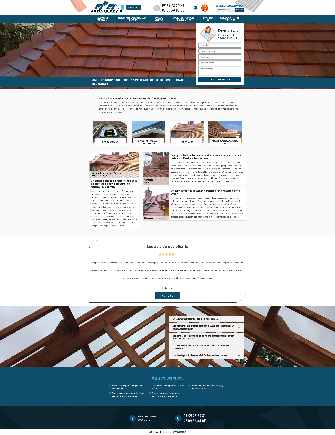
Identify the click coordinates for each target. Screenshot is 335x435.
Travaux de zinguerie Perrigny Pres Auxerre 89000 (127, 387)
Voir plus (167, 295)
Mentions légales (179, 432)
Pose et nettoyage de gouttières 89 (183, 18)
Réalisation (133, 7)
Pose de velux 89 (159, 18)
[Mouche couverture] (107, 7)
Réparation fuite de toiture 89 (229, 18)
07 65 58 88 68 (173, 10)
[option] (110, 133)
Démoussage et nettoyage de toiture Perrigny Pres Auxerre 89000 (128, 394)
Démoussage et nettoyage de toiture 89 (132, 18)
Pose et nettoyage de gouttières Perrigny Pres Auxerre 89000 (166, 394)
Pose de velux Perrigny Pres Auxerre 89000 (168, 387)
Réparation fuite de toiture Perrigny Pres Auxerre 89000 (207, 387)
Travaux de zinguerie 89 (102, 18)
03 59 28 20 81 (173, 5)
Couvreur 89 (207, 18)
